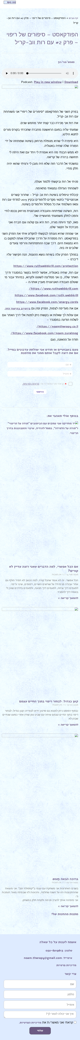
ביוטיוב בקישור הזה (17, 308)
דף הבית (73, 18)
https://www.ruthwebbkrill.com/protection (45, 266)
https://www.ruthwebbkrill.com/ (53, 289)
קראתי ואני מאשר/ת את (46, 1023)
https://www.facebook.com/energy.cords (47, 302)
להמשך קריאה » (68, 598)
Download (71, 82)
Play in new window (48, 82)
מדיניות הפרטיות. (30, 1023)
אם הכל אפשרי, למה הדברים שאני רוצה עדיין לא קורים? (43, 568)
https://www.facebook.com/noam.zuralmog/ (44, 333)
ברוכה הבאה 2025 (65, 879)
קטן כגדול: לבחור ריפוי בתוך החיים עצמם (48, 701)
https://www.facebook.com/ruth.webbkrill (46, 295)
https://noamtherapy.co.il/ (57, 326)
